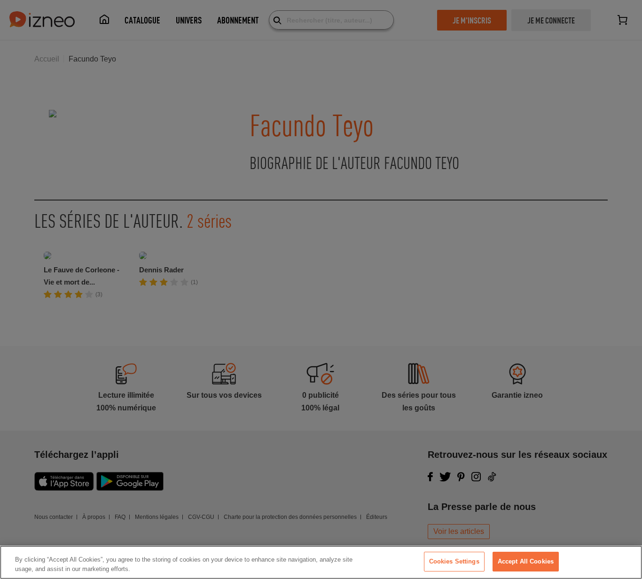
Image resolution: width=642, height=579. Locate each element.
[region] (321, 562)
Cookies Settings (454, 561)
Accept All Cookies (526, 561)
